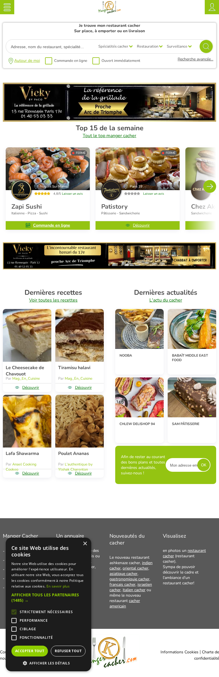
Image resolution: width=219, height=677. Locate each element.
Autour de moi (27, 60)
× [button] (85, 544)
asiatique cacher (123, 573)
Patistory (114, 206)
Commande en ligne (70, 60)
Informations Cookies (179, 652)
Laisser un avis (72, 194)
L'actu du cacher (165, 300)
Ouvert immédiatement (121, 60)
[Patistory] (138, 168)
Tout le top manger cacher (109, 136)
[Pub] (109, 120)
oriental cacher (135, 568)
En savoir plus (58, 586)
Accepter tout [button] (29, 650)
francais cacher (122, 584)
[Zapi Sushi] (48, 168)
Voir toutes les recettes (53, 300)
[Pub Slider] (109, 268)
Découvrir (141, 225)
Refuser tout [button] (68, 650)
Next (209, 186)
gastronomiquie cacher (129, 579)
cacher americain (125, 603)
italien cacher (134, 590)
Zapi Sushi (26, 206)
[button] (48, 597)
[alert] (48, 604)
